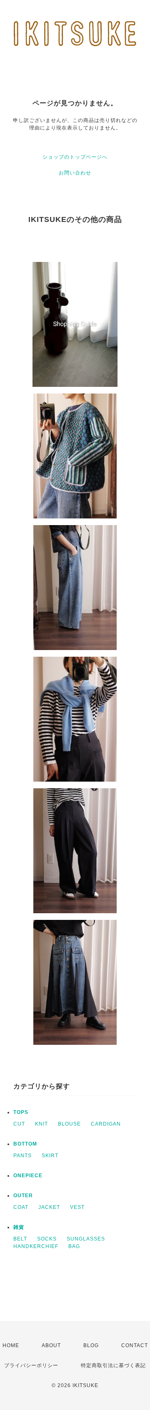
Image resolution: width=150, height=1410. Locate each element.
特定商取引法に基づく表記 (113, 1365)
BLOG (91, 1345)
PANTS (22, 1155)
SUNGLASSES (86, 1239)
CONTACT (134, 1345)
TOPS (20, 1112)
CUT (19, 1124)
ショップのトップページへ (75, 157)
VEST (77, 1207)
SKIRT (50, 1155)
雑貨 (18, 1227)
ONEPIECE (27, 1175)
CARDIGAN (106, 1124)
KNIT (41, 1124)
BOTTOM (25, 1144)
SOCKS (47, 1239)
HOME (10, 1345)
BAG (74, 1246)
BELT (20, 1239)
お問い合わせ (75, 173)
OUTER (23, 1195)
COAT (20, 1207)
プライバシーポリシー (31, 1365)
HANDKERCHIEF (35, 1246)
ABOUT (51, 1345)
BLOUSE (69, 1124)
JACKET (49, 1207)
